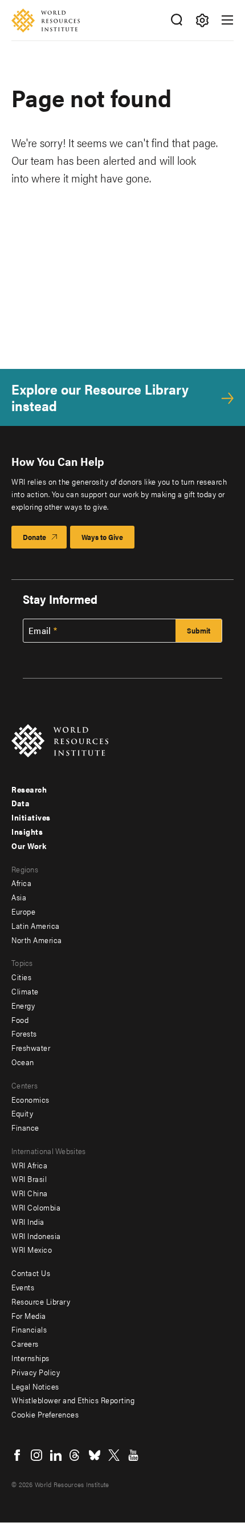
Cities (21, 976)
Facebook (17, 1455)
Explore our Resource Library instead (100, 397)
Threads (75, 1455)
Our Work (28, 845)
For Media (28, 1315)
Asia (18, 897)
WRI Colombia (35, 1207)
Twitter (114, 1455)
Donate (34, 536)
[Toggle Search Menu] (176, 20)
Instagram (36, 1455)
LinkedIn (56, 1455)
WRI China (29, 1193)
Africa (21, 882)
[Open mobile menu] (227, 20)
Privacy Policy (35, 1372)
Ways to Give (102, 536)
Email (39, 630)
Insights (27, 831)
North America (36, 939)
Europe (23, 911)
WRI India (27, 1221)
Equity (22, 1113)
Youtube (133, 1455)
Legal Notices (35, 1386)
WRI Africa (29, 1165)
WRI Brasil (29, 1178)
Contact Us (30, 1272)
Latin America (35, 925)
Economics (30, 1099)
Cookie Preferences (45, 1414)
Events (22, 1287)
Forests (24, 1033)
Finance (25, 1127)
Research (29, 789)
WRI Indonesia (36, 1235)
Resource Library (40, 1301)
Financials (29, 1329)
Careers (25, 1343)
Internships (30, 1357)
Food (19, 1019)
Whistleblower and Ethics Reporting (72, 1400)
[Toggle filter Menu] (202, 20)
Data (20, 803)
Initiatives (31, 817)
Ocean (22, 1061)
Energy (23, 1005)
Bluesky (94, 1455)
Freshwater (30, 1047)
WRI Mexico (31, 1249)
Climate (25, 991)
